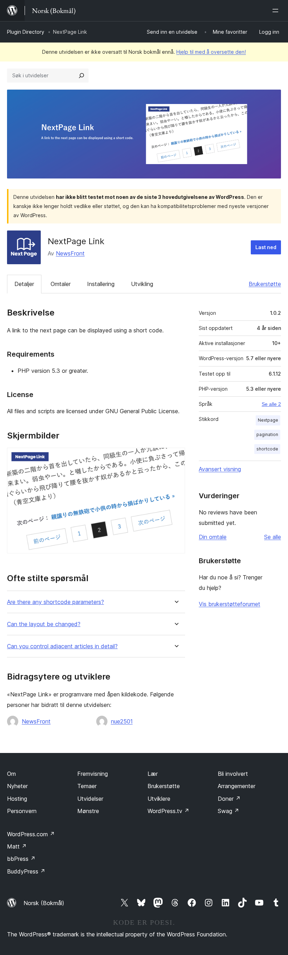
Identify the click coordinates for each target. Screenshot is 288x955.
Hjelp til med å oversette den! (211, 52)
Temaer (87, 786)
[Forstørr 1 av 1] (175, 457)
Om (11, 773)
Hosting (17, 798)
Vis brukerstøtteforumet (229, 604)
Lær (153, 773)
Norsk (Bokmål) (44, 903)
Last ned (265, 247)
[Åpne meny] (277, 10)
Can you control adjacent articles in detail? (62, 646)
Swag (228, 810)
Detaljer (24, 283)
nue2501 (122, 721)
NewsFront (70, 253)
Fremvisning (92, 773)
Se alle (272, 536)
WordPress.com (31, 834)
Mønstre (88, 810)
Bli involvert (233, 773)
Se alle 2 (271, 404)
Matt (17, 846)
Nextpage (268, 420)
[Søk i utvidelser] (81, 76)
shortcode (267, 448)
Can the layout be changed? (43, 624)
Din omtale (213, 536)
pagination (267, 434)
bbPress (21, 858)
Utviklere (159, 798)
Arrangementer (236, 786)
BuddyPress (26, 871)
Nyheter (17, 786)
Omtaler (61, 283)
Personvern (22, 810)
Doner (229, 798)
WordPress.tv (168, 810)
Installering (100, 283)
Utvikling (142, 283)
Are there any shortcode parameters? (55, 602)
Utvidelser (90, 798)
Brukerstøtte (265, 283)
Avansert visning (220, 469)
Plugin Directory (25, 32)
